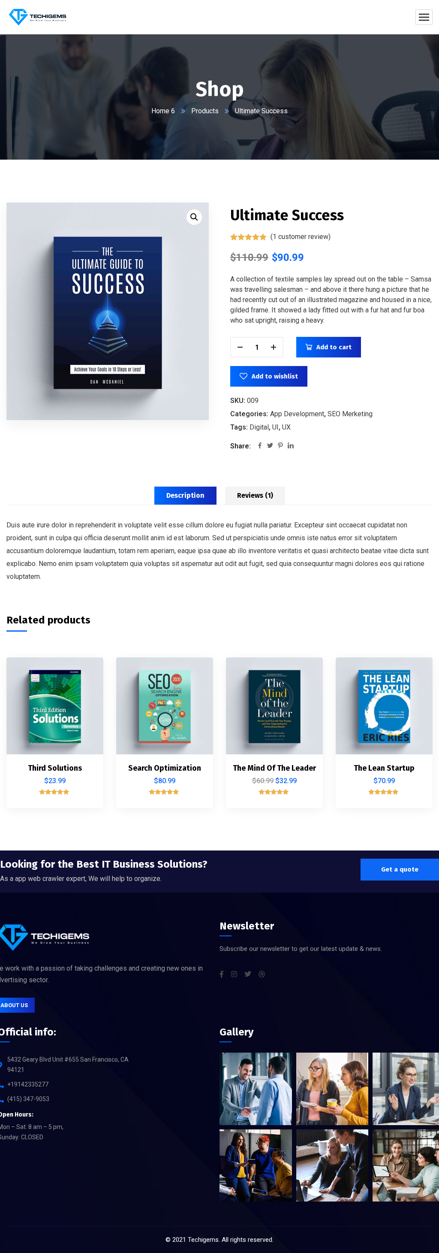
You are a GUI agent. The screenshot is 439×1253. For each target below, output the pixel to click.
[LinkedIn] (291, 446)
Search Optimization (164, 768)
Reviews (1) (255, 495)
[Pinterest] (280, 446)
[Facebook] (260, 446)
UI (275, 427)
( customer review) (301, 237)
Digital (259, 427)
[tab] (185, 496)
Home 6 (163, 111)
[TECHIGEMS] (37, 17)
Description (185, 495)
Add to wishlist (275, 376)
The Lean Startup (384, 768)
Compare (82, 694)
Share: (240, 446)
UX (286, 427)
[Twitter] (270, 446)
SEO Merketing (350, 414)
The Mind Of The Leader (274, 768)
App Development (297, 414)
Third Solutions (55, 768)
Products (205, 111)
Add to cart (334, 347)
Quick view (82, 733)
